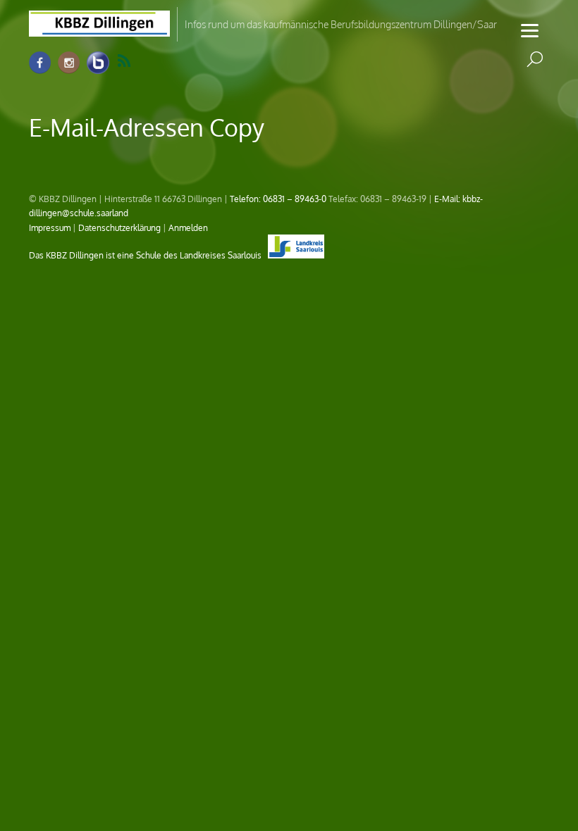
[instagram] (69, 63)
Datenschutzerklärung (119, 227)
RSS (133, 61)
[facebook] (40, 63)
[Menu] (529, 30)
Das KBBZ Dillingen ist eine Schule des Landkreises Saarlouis (146, 255)
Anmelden (188, 227)
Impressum (49, 227)
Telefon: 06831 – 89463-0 (278, 198)
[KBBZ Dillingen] (99, 28)
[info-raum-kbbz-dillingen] (98, 63)
